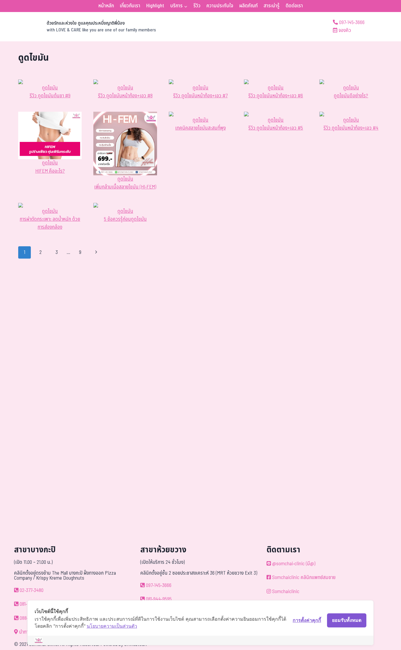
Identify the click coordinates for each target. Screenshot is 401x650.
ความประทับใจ (219, 6)
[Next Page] (96, 252)
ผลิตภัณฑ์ (248, 6)
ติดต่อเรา (294, 6)
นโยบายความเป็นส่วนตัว (112, 626)
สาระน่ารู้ (271, 6)
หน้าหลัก (106, 6)
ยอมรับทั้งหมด (346, 620)
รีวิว (197, 6)
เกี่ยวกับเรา (130, 6)
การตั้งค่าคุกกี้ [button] (307, 620)
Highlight (155, 6)
